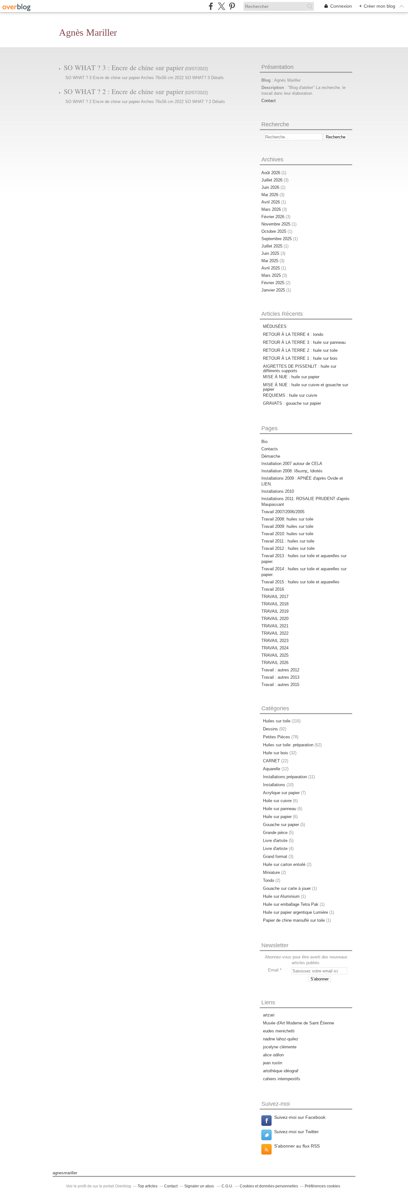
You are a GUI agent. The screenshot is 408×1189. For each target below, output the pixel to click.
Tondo (268, 880)
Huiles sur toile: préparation (288, 744)
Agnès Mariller (88, 32)
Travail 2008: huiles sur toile (287, 519)
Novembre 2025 (276, 224)
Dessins (270, 729)
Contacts (269, 449)
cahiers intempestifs (281, 1078)
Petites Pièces (276, 737)
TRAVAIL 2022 (274, 633)
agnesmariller (65, 1173)
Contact (268, 100)
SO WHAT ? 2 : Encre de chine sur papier (124, 91)
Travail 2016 (272, 589)
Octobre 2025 (274, 231)
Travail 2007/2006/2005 (282, 511)
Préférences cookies (322, 1186)
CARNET (271, 760)
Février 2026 (273, 216)
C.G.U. (227, 1186)
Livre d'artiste (275, 848)
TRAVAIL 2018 (274, 604)
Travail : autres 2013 (280, 677)
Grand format (275, 856)
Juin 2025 (270, 253)
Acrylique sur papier (281, 792)
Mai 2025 (270, 260)
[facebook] (211, 6)
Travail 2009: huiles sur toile (287, 526)
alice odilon (273, 1054)
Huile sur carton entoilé (284, 864)
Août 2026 (271, 172)
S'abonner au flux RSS (297, 1145)
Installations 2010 (277, 491)
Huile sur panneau (279, 808)
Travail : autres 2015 (280, 684)
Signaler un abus (199, 1186)
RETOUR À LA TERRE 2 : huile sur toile (300, 350)
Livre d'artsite (275, 840)
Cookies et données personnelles (269, 1186)
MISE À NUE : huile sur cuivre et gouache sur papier (305, 387)
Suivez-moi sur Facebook (299, 1117)
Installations (274, 784)
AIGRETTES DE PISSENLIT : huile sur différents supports (299, 368)
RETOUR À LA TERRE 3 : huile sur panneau (304, 342)
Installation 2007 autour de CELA (291, 463)
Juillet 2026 (272, 180)
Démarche (270, 456)
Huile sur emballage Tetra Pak (290, 904)
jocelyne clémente (279, 1047)
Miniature (271, 872)
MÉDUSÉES (275, 326)
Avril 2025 (271, 268)
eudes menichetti (279, 1031)
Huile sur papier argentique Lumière (295, 912)
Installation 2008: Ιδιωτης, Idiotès (292, 471)
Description (273, 87)
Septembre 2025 (277, 238)
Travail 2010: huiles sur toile (287, 533)
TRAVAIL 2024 (274, 648)
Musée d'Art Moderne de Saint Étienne (298, 1023)
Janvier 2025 (273, 290)
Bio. (265, 441)
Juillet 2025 (272, 246)
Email (273, 970)
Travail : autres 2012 (280, 670)
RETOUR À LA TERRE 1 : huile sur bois (300, 358)
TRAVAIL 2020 (274, 618)
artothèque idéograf (280, 1070)
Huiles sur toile (276, 721)
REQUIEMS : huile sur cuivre (290, 395)
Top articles (147, 1186)
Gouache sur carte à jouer (287, 888)
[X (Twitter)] (221, 6)
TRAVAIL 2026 (274, 662)
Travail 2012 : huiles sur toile (288, 548)
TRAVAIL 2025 (274, 655)
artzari (268, 1015)
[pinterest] (232, 6)
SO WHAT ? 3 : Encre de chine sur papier (124, 67)
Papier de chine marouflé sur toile (294, 920)
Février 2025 (273, 282)
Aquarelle (271, 768)
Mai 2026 (270, 194)
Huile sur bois (275, 752)
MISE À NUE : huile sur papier (291, 376)
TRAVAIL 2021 (274, 626)
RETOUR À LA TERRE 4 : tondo (293, 334)
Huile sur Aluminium (281, 896)
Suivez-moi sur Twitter (296, 1131)
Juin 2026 (270, 187)
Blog (266, 80)
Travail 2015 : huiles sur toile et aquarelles (300, 582)
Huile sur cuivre (277, 800)
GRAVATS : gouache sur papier (292, 403)
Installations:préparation (285, 776)
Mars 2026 (271, 209)
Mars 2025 (271, 275)
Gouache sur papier (281, 824)
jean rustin (272, 1062)
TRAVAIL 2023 (274, 640)
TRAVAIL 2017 (274, 596)
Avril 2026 (271, 202)
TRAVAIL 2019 (274, 611)
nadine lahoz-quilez (280, 1039)
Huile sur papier (277, 816)
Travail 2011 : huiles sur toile (287, 541)
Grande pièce (275, 832)
